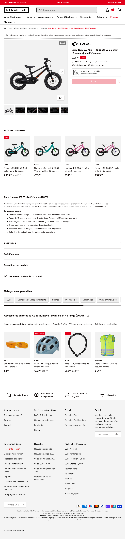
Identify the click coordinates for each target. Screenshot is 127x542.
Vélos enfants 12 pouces (37, 28)
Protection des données (15, 458)
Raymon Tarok (71, 468)
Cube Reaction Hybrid (75, 458)
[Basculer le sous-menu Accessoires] (52, 17)
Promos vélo (71, 299)
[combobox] (66, 10)
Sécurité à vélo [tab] (60, 324)
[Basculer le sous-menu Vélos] (34, 17)
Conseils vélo (71, 415)
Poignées (69, 488)
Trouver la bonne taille (90, 71)
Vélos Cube (88, 299)
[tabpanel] (62, 356)
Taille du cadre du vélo (75, 425)
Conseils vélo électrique (75, 420)
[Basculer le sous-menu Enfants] (106, 17)
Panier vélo (70, 483)
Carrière (8, 420)
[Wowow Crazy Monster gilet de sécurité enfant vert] (108, 345)
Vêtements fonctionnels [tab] (39, 324)
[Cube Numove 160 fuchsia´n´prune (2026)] (108, 149)
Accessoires (44, 17)
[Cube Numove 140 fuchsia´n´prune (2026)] (78, 149)
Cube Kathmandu (73, 454)
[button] (112, 10)
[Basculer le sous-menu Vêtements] (93, 17)
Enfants (100, 17)
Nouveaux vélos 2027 (44, 454)
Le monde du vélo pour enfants (32, 299)
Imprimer (8, 476)
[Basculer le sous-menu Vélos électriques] (23, 17)
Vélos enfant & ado (20, 28)
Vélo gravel (70, 473)
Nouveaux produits (43, 449)
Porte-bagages (72, 493)
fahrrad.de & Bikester (16, 530)
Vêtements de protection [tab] (80, 324)
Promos (114, 17)
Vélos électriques (12, 17)
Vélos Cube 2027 (42, 463)
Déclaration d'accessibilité (16, 481)
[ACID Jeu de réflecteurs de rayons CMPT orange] (17, 345)
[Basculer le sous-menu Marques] (14, 21)
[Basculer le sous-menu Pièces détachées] (76, 17)
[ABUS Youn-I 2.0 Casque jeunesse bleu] (47, 345)
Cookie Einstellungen (13, 463)
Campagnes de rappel (14, 494)
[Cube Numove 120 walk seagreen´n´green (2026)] (47, 149)
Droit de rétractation (13, 454)
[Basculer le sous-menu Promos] (119, 17)
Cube (9, 299)
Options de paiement (44, 420)
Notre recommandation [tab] (15, 324)
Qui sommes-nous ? (13, 415)
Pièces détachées (65, 17)
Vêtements (85, 17)
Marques (8, 22)
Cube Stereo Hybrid (74, 463)
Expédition (39, 425)
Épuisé (93, 81)
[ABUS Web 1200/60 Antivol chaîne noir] (78, 345)
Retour (37, 430)
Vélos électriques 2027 (44, 458)
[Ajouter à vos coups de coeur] (118, 81)
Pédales (68, 478)
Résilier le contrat (12, 449)
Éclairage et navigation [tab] (106, 324)
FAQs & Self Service (43, 415)
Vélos (29, 17)
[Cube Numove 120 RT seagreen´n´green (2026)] (17, 149)
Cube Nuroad (71, 449)
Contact (7, 425)
